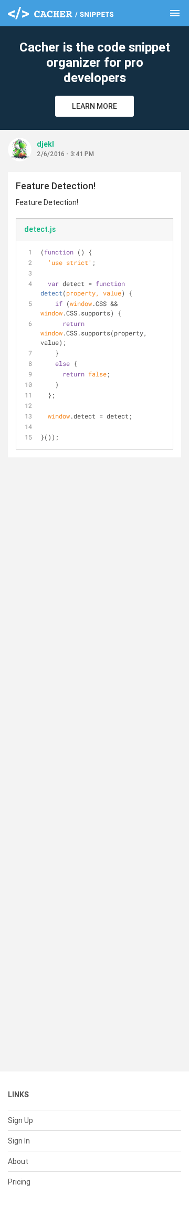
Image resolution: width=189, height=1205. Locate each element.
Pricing (19, 1182)
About (18, 1161)
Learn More (94, 106)
